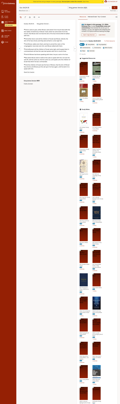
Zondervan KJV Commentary (96, 77)
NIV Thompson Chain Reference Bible (84, 289)
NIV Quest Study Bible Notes (96, 243)
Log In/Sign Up (112, 1)
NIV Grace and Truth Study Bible (97, 221)
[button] (110, 1)
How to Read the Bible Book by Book (97, 98)
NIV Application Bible (84, 174)
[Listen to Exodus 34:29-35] (39, 17)
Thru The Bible (84, 98)
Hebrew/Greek (92, 17)
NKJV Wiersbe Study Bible (96, 380)
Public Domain (28, 84)
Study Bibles (86, 109)
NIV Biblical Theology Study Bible (96, 175)
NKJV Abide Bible (97, 287)
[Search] (114, 7)
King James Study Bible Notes (84, 77)
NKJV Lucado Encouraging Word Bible (97, 334)
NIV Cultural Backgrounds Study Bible (97, 199)
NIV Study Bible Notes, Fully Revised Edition (96, 266)
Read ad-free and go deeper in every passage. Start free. (61, 1)
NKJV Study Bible (84, 379)
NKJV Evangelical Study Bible (84, 333)
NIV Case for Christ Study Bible (85, 198)
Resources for (90, 41)
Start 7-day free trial (88, 35)
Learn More (102, 35)
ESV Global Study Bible (84, 128)
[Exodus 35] (75, 48)
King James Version (30, 81)
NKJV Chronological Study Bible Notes (85, 311)
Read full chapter (29, 72)
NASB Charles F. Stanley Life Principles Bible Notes (96, 151)
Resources (83, 17)
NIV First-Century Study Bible (84, 221)
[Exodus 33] (19, 48)
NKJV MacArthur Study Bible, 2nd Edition (84, 357)
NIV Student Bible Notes (84, 265)
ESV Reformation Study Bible (97, 128)
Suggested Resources (88, 58)
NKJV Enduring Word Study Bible (97, 311)
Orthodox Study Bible (96, 402)
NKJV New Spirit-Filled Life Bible (97, 356)
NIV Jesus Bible (84, 242)
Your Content (102, 17)
